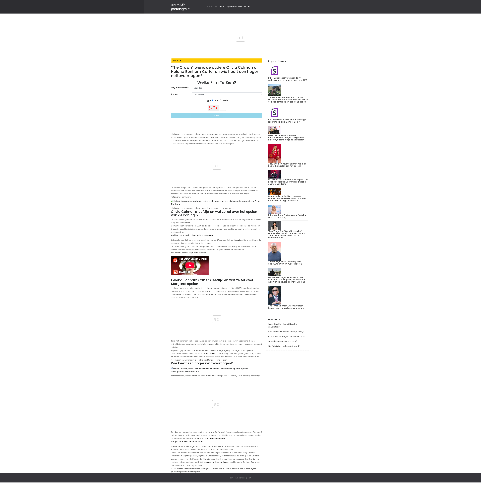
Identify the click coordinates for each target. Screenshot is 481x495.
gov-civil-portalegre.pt (240, 477)
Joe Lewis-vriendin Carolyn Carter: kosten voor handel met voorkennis (286, 306)
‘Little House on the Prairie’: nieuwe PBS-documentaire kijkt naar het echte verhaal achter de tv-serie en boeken (288, 99)
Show (216, 116)
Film (216, 100)
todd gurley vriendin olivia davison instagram (192, 235)
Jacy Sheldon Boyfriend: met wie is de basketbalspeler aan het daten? (287, 165)
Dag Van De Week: (180, 87)
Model (247, 6)
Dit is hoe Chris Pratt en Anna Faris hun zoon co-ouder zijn (287, 216)
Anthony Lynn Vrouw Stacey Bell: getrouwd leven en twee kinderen (285, 262)
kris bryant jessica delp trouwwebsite (188, 252)
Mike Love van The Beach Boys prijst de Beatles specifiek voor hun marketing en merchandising (288, 181)
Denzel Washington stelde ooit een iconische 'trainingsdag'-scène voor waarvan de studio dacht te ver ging (286, 279)
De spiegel (239, 240)
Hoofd (209, 6)
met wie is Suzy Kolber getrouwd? (284, 346)
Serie (225, 100)
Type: (209, 100)
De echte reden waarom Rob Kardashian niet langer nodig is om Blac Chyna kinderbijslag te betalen (286, 137)
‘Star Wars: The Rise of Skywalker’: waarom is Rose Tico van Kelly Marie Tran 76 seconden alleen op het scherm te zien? (286, 234)
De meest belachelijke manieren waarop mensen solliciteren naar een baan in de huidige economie (287, 198)
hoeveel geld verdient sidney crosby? (286, 331)
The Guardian (211, 353)
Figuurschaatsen (234, 6)
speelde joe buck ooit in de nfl (282, 341)
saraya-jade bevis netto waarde (187, 441)
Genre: (174, 94)
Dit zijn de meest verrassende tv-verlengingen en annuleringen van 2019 (287, 79)
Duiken (222, 6)
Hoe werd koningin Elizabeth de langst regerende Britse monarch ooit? (287, 120)
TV (216, 6)
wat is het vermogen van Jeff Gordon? (286, 336)
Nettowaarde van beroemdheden (211, 438)
